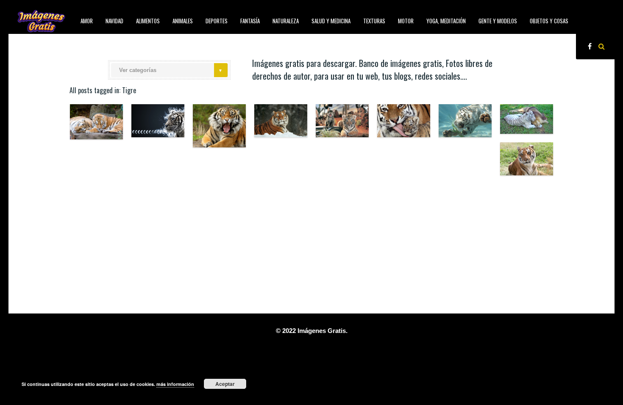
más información (175, 384)
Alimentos (148, 21)
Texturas (374, 21)
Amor (87, 21)
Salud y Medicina (331, 21)
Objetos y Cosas (549, 21)
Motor (406, 21)
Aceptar (225, 384)
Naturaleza (286, 21)
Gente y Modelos (497, 21)
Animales (182, 21)
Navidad (114, 21)
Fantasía (250, 21)
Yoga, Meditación (446, 21)
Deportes (217, 21)
